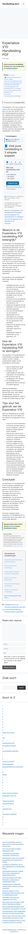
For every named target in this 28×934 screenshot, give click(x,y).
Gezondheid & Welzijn (9, 746)
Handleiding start (10, 4)
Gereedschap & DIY (8, 743)
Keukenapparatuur (8, 764)
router (4, 109)
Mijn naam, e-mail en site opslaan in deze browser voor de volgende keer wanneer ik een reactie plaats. (14, 659)
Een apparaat (11, 174)
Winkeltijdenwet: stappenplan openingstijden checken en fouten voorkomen (12, 886)
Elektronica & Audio (8, 732)
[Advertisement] (14, 22)
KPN (7, 111)
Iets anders (11, 178)
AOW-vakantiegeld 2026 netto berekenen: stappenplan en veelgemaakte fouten (11, 879)
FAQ (3, 738)
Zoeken (21, 687)
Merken (4, 774)
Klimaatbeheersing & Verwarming (12, 767)
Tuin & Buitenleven (8, 803)
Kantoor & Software (8, 761)
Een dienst (10, 176)
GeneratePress (14, 931)
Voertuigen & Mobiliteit (9, 814)
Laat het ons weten (17, 545)
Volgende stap (12, 183)
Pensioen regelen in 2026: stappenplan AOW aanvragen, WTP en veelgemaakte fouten (13, 893)
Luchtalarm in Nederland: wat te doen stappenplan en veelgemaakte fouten (13, 866)
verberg (12, 75)
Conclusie (7, 223)
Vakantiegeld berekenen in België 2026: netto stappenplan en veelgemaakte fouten (12, 873)
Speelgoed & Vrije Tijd (11, 604)
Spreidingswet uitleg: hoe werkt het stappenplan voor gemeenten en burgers (13, 860)
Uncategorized (7, 809)
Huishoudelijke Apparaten (10, 751)
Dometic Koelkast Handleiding (13, 611)
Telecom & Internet (8, 801)
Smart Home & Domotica (10, 793)
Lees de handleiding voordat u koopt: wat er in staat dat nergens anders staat (13, 844)
